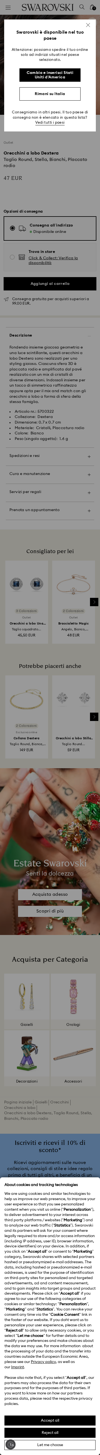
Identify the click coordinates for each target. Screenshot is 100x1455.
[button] (88, 25)
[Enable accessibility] (11, 1444)
